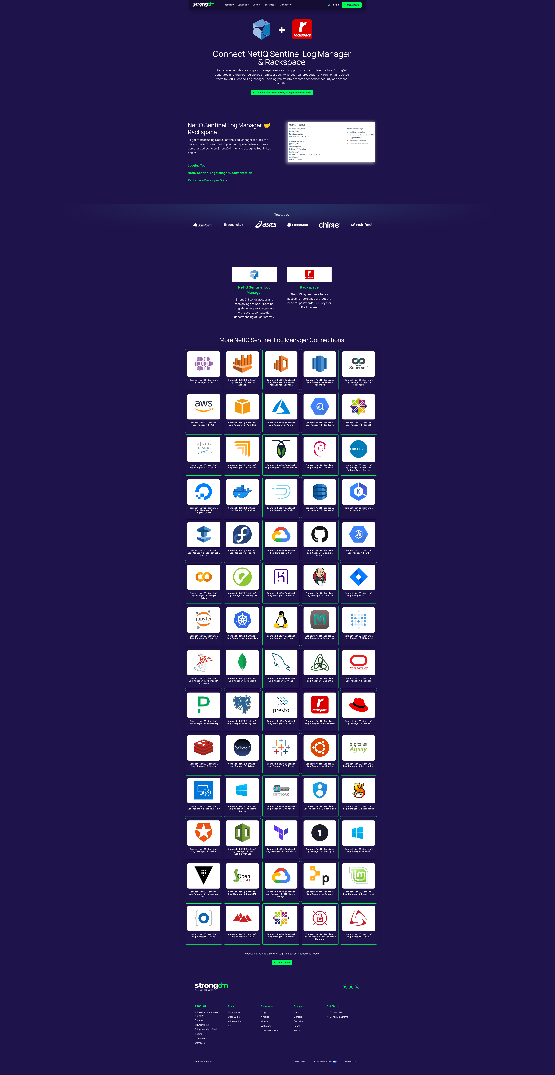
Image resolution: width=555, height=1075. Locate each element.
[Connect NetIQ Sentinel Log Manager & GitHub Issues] (319, 540)
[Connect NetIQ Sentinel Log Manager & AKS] (203, 369)
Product (228, 4)
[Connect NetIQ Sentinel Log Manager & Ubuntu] (319, 753)
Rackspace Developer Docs (207, 180)
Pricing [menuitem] (198, 1033)
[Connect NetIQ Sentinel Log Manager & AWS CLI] (242, 412)
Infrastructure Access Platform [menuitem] (206, 1014)
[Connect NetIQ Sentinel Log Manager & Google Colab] (203, 582)
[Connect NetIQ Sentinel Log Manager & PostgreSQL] (242, 710)
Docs (255, 4)
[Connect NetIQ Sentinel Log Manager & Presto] (281, 710)
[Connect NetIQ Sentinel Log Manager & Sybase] (242, 753)
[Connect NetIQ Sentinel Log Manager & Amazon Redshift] (319, 369)
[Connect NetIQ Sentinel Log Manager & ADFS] (358, 838)
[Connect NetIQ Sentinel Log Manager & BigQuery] (319, 412)
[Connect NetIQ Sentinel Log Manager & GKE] (358, 540)
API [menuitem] (230, 1025)
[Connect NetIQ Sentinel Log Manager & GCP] (281, 540)
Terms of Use (350, 1061)
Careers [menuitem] (298, 1016)
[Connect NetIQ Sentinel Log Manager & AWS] (203, 412)
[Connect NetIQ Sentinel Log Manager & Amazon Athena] (242, 369)
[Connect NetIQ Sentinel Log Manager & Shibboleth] (358, 796)
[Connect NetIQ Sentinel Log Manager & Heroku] (281, 582)
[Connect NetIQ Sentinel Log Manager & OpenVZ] (319, 668)
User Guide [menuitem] (234, 1016)
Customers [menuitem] (201, 1038)
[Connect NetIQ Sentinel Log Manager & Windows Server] (242, 796)
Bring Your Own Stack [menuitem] (206, 1029)
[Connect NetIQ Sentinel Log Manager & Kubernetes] (242, 625)
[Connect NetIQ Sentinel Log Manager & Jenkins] (319, 582)
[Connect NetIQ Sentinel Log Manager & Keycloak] (281, 796)
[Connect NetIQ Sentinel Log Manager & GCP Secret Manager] (281, 881)
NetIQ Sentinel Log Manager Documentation (220, 173)
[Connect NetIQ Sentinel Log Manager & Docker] (242, 497)
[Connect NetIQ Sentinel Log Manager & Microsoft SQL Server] (203, 668)
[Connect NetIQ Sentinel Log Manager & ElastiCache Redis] (203, 540)
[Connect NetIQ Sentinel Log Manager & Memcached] (319, 625)
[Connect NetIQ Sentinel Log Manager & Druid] (281, 497)
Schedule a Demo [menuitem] (339, 1016)
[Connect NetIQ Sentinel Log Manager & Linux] (281, 625)
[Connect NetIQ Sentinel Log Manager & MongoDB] (242, 668)
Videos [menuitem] (264, 1021)
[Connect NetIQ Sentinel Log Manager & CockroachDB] (281, 455)
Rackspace (309, 287)
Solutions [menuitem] (200, 1020)
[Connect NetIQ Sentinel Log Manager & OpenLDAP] (242, 881)
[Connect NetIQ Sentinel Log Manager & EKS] (358, 497)
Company (284, 4)
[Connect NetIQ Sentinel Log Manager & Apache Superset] (358, 369)
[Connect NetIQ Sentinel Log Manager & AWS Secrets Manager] (319, 924)
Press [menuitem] (297, 1030)
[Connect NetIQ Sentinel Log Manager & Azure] (281, 412)
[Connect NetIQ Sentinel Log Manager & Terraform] (281, 838)
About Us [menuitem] (299, 1012)
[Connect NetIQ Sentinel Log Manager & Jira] (358, 582)
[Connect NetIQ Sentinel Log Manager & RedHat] (358, 710)
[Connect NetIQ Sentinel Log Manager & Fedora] (242, 540)
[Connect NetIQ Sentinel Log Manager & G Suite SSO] (319, 796)
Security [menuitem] (298, 1021)
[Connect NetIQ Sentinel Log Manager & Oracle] (358, 668)
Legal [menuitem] (297, 1025)
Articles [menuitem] (265, 1016)
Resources (269, 4)
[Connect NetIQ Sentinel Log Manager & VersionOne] (358, 753)
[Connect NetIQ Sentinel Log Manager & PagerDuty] (203, 710)
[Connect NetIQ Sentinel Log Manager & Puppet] (319, 881)
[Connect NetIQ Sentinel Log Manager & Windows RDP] (203, 796)
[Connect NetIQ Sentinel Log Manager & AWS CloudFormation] (242, 838)
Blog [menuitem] (263, 1012)
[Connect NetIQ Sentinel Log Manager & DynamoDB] (319, 497)
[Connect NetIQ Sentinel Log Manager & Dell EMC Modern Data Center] (358, 455)
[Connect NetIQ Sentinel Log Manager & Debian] (319, 455)
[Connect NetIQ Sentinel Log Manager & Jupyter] (203, 625)
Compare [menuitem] (200, 1042)
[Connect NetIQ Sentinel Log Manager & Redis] (203, 753)
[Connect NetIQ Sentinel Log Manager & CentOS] (358, 412)
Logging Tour (197, 165)
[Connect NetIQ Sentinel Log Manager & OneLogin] (319, 838)
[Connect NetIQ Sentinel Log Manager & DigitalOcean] (203, 497)
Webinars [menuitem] (266, 1025)
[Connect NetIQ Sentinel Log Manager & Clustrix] (242, 455)
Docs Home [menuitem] (234, 1012)
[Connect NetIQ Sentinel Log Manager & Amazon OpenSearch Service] (281, 369)
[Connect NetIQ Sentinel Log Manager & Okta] (203, 924)
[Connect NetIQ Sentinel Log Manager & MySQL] (281, 668)
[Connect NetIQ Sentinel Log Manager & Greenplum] (242, 582)
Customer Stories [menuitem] (270, 1030)
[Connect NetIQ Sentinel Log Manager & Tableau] (281, 753)
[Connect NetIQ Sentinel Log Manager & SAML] (358, 924)
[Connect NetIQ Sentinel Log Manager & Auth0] (203, 838)
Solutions (242, 4)
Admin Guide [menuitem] (234, 1021)
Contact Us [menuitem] (336, 1012)
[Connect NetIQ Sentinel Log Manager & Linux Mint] (358, 881)
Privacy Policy (299, 1061)
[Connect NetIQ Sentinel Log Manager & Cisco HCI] (203, 455)
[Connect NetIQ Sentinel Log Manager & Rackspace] (319, 710)
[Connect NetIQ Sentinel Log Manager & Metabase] (358, 625)
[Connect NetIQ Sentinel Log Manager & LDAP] (242, 924)
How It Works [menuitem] (202, 1024)
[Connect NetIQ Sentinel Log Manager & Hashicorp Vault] (203, 881)
